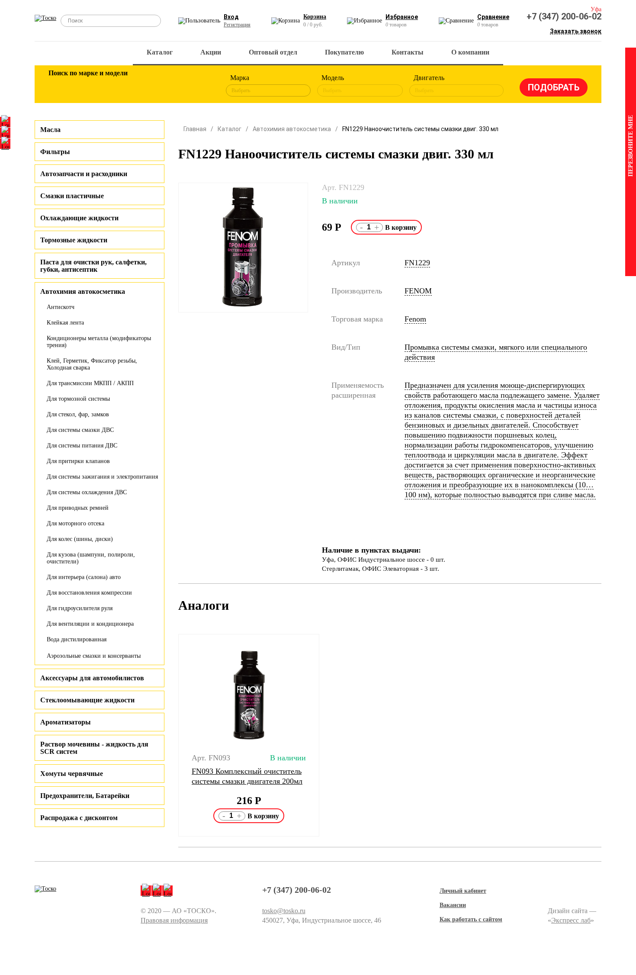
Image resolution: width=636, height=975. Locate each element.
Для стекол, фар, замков (78, 414)
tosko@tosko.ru (283, 910)
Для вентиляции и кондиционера (90, 624)
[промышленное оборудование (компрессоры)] (200, 86)
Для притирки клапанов (78, 461)
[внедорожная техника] (172, 86)
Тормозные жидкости (73, 240)
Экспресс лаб (571, 920)
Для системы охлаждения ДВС (87, 492)
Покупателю (344, 52)
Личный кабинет (463, 891)
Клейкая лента (65, 322)
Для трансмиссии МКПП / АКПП (90, 383)
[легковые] (59, 86)
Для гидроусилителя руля (79, 608)
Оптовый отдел (273, 52)
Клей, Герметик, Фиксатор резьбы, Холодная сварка (92, 364)
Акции (210, 52)
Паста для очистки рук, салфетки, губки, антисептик (93, 265)
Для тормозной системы (78, 399)
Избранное (401, 16)
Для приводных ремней (78, 508)
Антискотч (60, 307)
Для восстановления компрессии (89, 592)
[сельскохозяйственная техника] (143, 86)
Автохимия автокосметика (292, 128)
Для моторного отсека (75, 523)
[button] (173, 735)
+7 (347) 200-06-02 (564, 16)
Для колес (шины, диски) (80, 539)
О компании (470, 52)
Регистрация (237, 25)
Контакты (408, 52)
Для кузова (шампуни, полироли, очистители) (91, 558)
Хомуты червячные (71, 773)
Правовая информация (174, 920)
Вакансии (453, 905)
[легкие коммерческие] (87, 86)
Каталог (160, 52)
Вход (231, 16)
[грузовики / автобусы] (115, 86)
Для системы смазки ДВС (80, 430)
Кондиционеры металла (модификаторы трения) (99, 341)
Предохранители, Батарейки (84, 795)
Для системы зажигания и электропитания (102, 476)
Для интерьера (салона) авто (84, 577)
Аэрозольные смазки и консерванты (94, 656)
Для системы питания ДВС (82, 445)
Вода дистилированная (76, 639)
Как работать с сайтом (471, 919)
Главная (194, 128)
